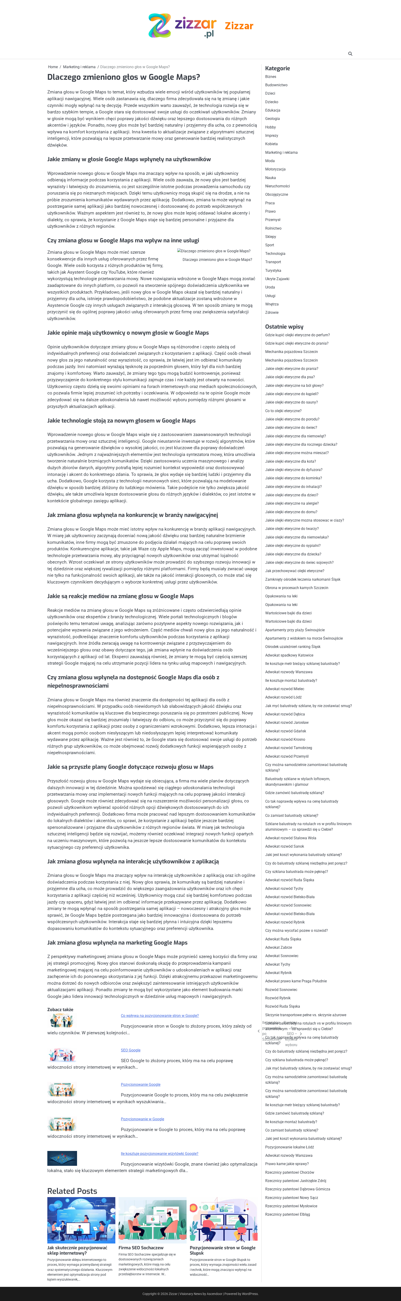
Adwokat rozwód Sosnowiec (288, 905)
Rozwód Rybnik (278, 998)
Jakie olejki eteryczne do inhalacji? (293, 486)
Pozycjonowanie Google (140, 1084)
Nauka (270, 178)
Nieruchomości (277, 186)
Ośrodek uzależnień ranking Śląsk (292, 647)
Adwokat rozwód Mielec (284, 689)
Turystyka (273, 270)
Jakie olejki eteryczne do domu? (291, 512)
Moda (270, 161)
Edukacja (272, 110)
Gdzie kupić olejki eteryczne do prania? (297, 343)
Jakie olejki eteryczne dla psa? (290, 377)
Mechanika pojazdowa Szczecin (291, 352)
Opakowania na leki (281, 596)
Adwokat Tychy (277, 964)
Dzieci (270, 93)
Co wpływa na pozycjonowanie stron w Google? (160, 1015)
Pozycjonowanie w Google (142, 1119)
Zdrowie (271, 313)
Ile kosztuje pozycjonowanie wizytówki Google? (159, 1153)
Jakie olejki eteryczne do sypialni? (293, 546)
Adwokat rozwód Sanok (284, 846)
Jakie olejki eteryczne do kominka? (293, 478)
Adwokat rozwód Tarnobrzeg (288, 748)
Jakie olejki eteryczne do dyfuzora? (294, 470)
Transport (273, 262)
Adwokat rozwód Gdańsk (285, 731)
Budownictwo (276, 85)
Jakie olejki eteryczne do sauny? (291, 402)
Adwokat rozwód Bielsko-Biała (290, 897)
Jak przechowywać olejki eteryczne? (294, 571)
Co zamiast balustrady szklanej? (291, 815)
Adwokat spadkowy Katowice (289, 655)
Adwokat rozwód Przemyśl (287, 756)
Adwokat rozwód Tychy (284, 888)
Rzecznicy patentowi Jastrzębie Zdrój (295, 1181)
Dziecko (271, 102)
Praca (270, 203)
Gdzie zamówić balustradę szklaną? (294, 793)
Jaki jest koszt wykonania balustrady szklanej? (303, 855)
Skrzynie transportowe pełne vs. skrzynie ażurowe (305, 1015)
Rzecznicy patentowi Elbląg (287, 1214)
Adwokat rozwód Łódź (283, 697)
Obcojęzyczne (276, 194)
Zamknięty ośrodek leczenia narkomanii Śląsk (302, 579)
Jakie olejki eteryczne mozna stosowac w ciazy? (304, 520)
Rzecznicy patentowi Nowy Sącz (291, 1197)
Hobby (270, 127)
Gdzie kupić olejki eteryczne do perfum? (297, 335)
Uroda (270, 287)
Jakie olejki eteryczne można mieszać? (297, 453)
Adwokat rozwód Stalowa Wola (290, 838)
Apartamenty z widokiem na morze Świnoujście (304, 638)
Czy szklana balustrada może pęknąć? (296, 871)
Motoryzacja (275, 169)
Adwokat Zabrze (278, 947)
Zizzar (239, 26)
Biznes (270, 76)
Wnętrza (272, 304)
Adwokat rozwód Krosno (285, 739)
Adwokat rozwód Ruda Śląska (289, 880)
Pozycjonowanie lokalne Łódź (289, 1147)
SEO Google (130, 1050)
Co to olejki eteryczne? (283, 411)
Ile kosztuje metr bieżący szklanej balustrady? (302, 663)
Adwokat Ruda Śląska (283, 939)
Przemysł (272, 220)
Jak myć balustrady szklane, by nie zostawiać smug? (308, 706)
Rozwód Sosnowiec (281, 989)
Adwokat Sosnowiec (281, 956)
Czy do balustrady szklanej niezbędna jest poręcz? (306, 863)
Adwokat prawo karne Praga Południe (296, 981)
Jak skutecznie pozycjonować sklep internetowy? (77, 1250)
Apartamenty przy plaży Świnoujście (295, 630)
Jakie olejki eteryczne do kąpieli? (292, 394)
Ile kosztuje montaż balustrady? (291, 680)
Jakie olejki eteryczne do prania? (291, 368)
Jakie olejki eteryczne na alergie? (292, 503)
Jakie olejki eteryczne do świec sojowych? (299, 562)
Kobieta (271, 144)
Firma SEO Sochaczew (141, 1248)
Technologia (275, 253)
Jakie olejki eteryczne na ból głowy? (294, 385)
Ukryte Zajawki (277, 279)
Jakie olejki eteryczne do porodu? (292, 419)
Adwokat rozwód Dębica (285, 714)
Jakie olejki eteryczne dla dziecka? (293, 554)
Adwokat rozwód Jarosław (287, 723)
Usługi (270, 296)
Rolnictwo (273, 228)
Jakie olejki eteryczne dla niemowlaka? (297, 537)
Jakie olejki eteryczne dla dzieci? (291, 495)
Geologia (272, 119)
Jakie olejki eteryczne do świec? (291, 428)
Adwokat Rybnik (278, 973)
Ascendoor (214, 1294)
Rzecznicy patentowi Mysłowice (291, 1206)
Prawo (270, 211)
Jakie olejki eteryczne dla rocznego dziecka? (301, 444)
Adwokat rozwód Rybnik (285, 922)
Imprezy (271, 135)
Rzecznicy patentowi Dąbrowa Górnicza (297, 1189)
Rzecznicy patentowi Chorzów (289, 1172)
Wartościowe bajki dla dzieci (288, 613)
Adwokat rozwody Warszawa (289, 672)
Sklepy (270, 237)
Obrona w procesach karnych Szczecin (296, 588)
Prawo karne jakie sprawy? (287, 1164)
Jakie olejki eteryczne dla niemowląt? (295, 436)
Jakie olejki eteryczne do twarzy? (292, 529)
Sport (269, 245)
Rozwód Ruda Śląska (282, 1006)
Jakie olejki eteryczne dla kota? (290, 461)
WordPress (250, 1294)
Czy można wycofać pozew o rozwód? (296, 931)
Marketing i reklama (281, 152)
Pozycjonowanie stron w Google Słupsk (222, 1250)
